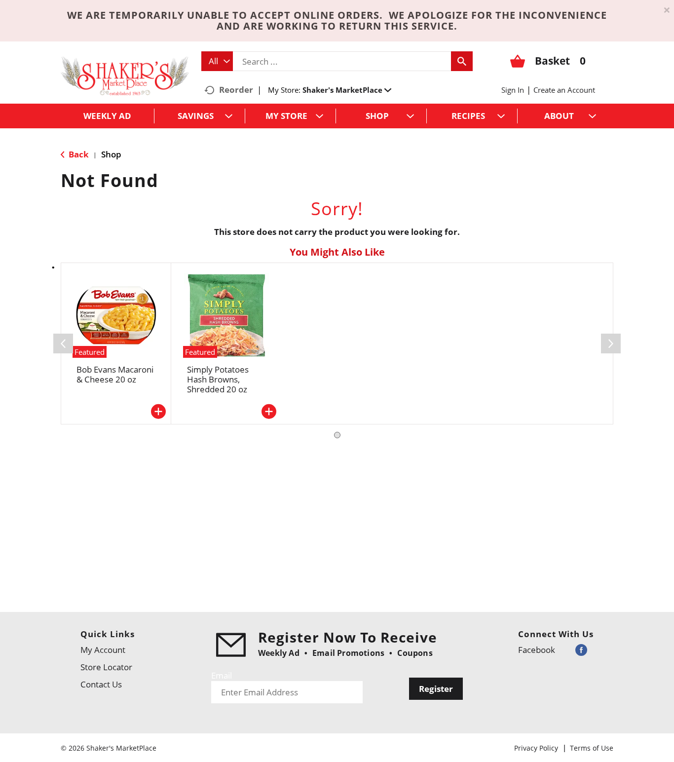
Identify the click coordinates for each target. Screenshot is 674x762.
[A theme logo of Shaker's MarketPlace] (125, 75)
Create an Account (564, 90)
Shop (111, 154)
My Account (102, 649)
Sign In (512, 90)
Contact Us (101, 684)
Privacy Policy (536, 748)
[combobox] (217, 61)
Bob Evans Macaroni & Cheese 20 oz (114, 374)
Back (78, 154)
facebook (536, 649)
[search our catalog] (462, 61)
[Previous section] (63, 343)
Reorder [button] (236, 89)
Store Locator (106, 667)
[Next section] (611, 343)
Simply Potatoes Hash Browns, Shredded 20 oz (218, 379)
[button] (346, 90)
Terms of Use (591, 748)
